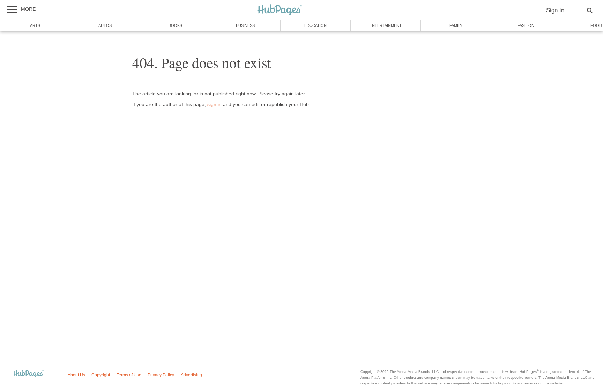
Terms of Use (129, 375)
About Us (76, 375)
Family (455, 25)
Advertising (191, 375)
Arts (35, 25)
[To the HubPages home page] (28, 374)
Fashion (526, 25)
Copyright (100, 375)
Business (245, 25)
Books (175, 25)
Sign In (555, 10)
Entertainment (386, 25)
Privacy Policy (161, 375)
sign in (214, 104)
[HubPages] (279, 10)
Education (315, 25)
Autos (105, 25)
